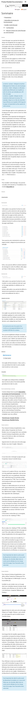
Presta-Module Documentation (12, 2)
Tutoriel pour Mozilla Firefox (10, 420)
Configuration (10, 27)
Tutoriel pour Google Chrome (10, 418)
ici (9, 578)
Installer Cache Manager (10, 25)
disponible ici (10, 186)
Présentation (7, 17)
